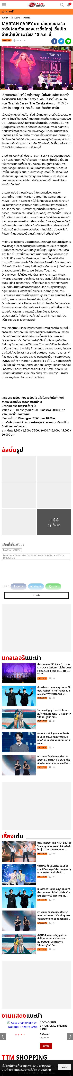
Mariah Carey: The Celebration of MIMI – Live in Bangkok (34, 557)
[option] (36, 1035)
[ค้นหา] (62, 4)
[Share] (54, 41)
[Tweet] (61, 41)
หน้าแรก (5, 18)
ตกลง (64, 1067)
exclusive (15, 18)
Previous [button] (3, 1036)
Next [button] (70, 1036)
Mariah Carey (11, 550)
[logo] (36, 4)
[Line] (68, 41)
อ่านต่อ (36, 595)
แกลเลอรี (26, 18)
